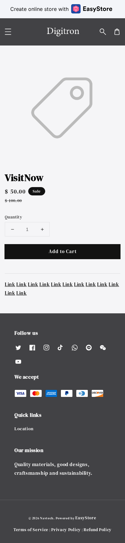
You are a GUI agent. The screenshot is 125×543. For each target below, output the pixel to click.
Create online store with (39, 9)
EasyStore (85, 518)
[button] (103, 32)
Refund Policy (98, 529)
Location (24, 428)
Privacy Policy (66, 529)
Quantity (13, 217)
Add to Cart (63, 251)
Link (10, 284)
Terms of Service (30, 529)
